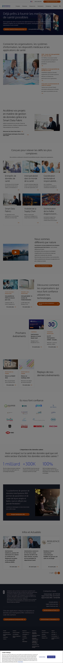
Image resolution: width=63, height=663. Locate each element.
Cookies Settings (42, 656)
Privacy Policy (20, 661)
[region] (31, 657)
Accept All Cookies (51, 656)
